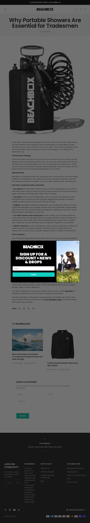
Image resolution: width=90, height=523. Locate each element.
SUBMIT (33, 275)
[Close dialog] (77, 243)
